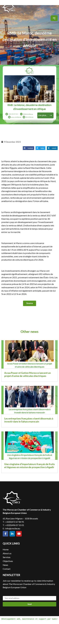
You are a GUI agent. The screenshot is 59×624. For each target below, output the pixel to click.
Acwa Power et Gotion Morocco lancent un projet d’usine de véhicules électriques (27, 374)
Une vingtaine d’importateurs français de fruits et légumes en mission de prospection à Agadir (29, 466)
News (5, 565)
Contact (6, 568)
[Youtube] (19, 533)
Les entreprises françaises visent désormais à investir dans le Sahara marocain (28, 420)
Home (6, 549)
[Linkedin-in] (12, 533)
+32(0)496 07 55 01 (14, 525)
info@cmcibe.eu (12, 528)
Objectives (8, 561)
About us (7, 553)
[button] (54, 18)
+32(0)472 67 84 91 (14, 521)
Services (6, 557)
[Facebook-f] (5, 533)
